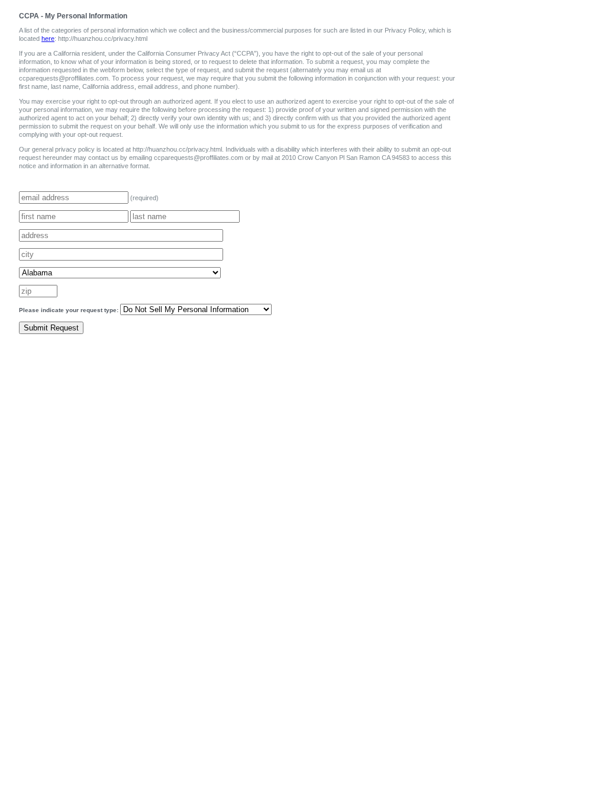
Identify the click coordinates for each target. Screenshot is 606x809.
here (47, 38)
